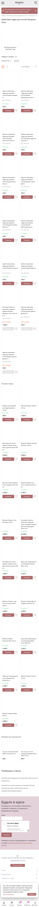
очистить (16, 60)
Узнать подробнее (8, 894)
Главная (3, 15)
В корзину (8, 110)
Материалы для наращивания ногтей (17, 15)
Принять (32, 894)
